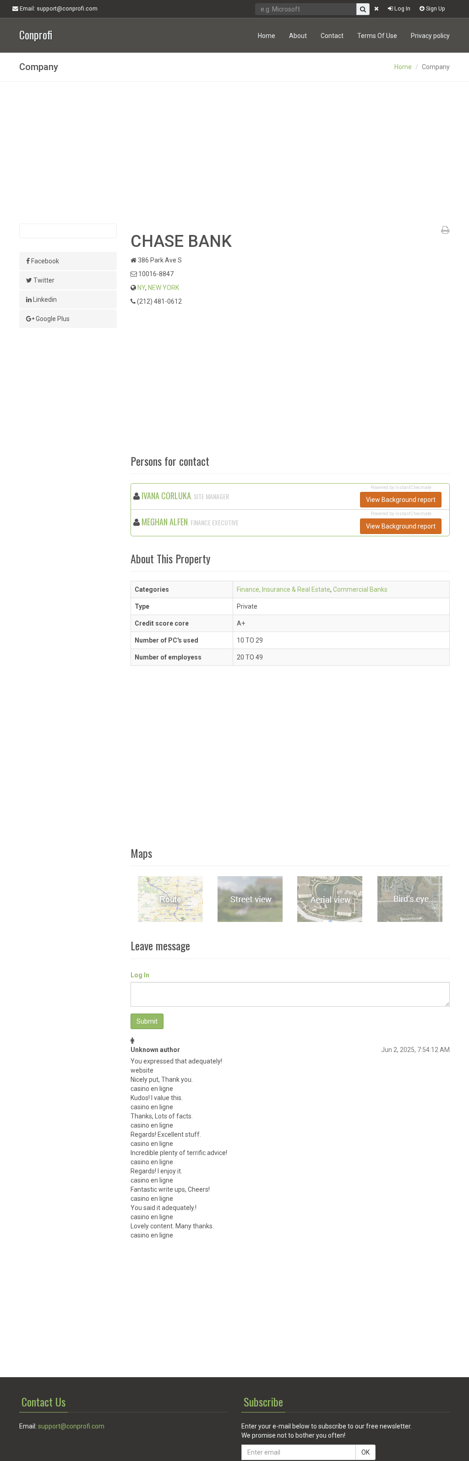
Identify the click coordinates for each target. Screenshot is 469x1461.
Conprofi (35, 33)
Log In (401, 8)
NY (141, 287)
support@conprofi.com (71, 1426)
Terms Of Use (377, 35)
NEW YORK (163, 287)
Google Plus (52, 318)
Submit (147, 1021)
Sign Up (435, 8)
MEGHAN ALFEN (165, 522)
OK (365, 1452)
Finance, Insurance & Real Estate (283, 589)
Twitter (43, 280)
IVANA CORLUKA (166, 496)
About (298, 35)
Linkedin (44, 299)
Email (58, 8)
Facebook (44, 261)
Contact (332, 35)
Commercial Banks (360, 589)
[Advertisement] (234, 152)
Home (266, 35)
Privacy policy (430, 35)
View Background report (401, 499)
